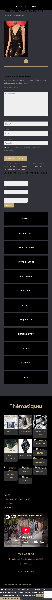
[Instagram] (35, 580)
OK (38, 595)
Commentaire (11, 88)
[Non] (21, 599)
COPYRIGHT (9, 503)
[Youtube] (24, 580)
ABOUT (7, 495)
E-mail (7, 129)
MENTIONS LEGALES (13, 508)
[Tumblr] (28, 580)
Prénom (7, 179)
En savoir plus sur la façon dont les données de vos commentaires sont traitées (25, 166)
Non (42, 595)
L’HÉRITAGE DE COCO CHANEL (17, 499)
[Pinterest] (31, 580)
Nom (6, 120)
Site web (8, 139)
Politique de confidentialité (10, 599)
